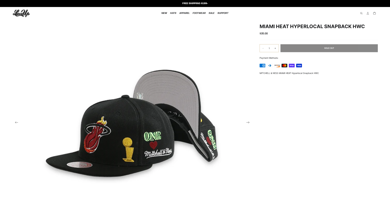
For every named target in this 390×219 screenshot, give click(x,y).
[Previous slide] (15, 122)
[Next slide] (248, 122)
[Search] (361, 13)
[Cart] (374, 13)
